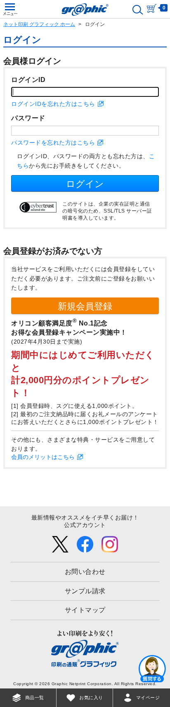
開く (152, 668)
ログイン (85, 184)
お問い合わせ (85, 571)
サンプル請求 (85, 591)
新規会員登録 (85, 306)
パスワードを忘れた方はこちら (53, 142)
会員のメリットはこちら (43, 457)
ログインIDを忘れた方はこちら (53, 104)
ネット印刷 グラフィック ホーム (39, 24)
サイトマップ (85, 609)
